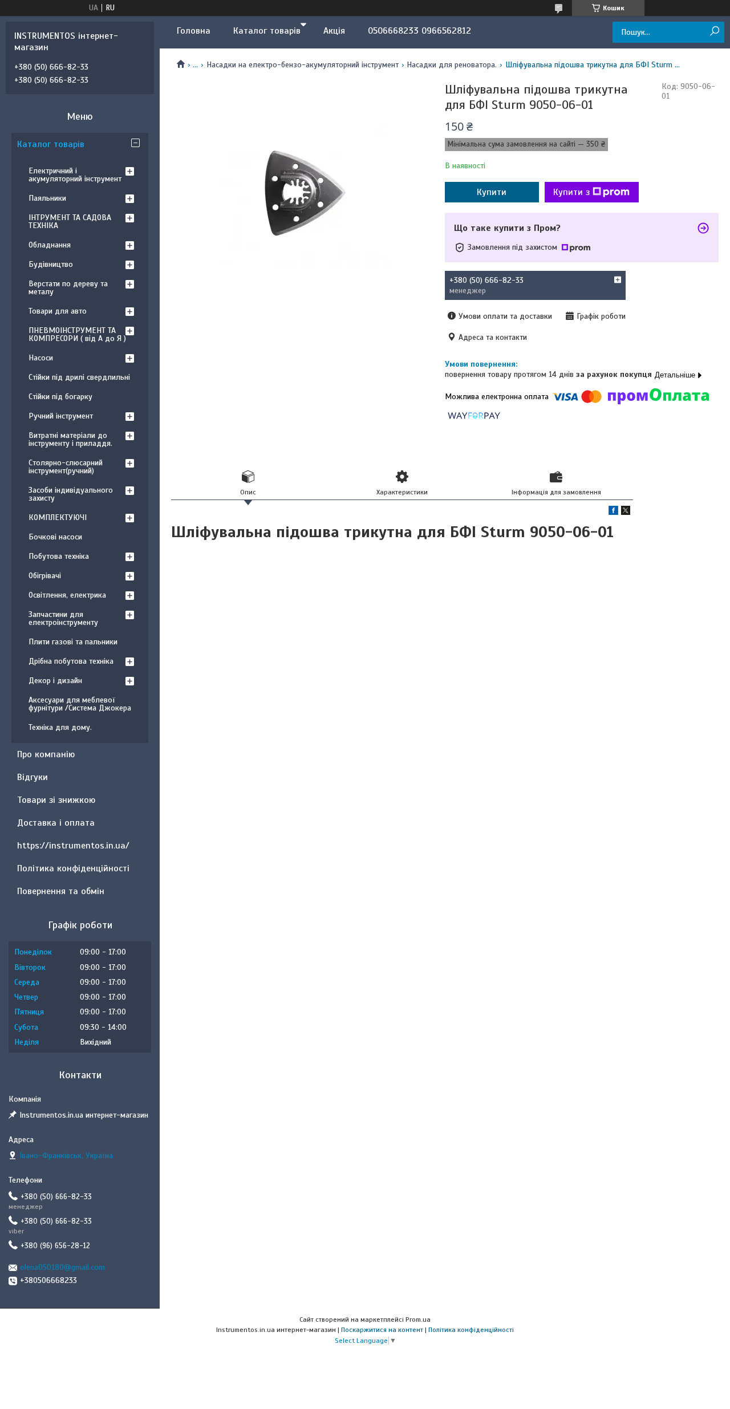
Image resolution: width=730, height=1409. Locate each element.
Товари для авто (58, 311)
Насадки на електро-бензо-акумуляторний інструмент (302, 65)
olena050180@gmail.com (62, 1267)
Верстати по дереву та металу (68, 288)
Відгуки (32, 777)
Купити (491, 192)
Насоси (41, 358)
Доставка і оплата (56, 823)
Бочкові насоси (55, 537)
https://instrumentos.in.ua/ (73, 845)
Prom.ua (418, 1319)
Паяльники (47, 198)
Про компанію (46, 754)
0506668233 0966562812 (419, 30)
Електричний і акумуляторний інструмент (75, 175)
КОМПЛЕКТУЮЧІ (58, 517)
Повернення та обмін (60, 891)
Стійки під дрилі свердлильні (79, 377)
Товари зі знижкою (56, 800)
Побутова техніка (59, 556)
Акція (334, 30)
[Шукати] (714, 32)
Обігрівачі (45, 575)
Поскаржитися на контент (382, 1330)
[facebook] (613, 512)
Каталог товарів (267, 30)
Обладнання (50, 245)
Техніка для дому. (60, 727)
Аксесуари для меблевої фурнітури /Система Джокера (80, 704)
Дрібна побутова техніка (71, 661)
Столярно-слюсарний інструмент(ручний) (66, 467)
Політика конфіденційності (73, 868)
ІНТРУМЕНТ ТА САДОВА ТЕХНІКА (70, 221)
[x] (625, 512)
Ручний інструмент (61, 416)
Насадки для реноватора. (452, 65)
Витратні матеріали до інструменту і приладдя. (70, 439)
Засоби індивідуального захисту (71, 494)
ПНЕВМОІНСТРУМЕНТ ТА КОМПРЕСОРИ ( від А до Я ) (77, 334)
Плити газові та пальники (73, 642)
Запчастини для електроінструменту (63, 618)
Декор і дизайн (55, 680)
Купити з (571, 192)
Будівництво (51, 264)
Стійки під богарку (60, 396)
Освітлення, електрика (67, 595)
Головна (193, 30)
